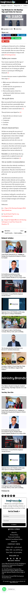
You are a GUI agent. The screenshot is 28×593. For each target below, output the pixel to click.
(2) (23, 108)
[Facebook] (3, 496)
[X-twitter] (5, 496)
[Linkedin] (11, 496)
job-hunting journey (9, 54)
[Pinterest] (8, 496)
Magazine (17, 5)
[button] (26, 2)
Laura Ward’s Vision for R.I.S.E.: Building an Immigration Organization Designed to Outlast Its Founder (14, 256)
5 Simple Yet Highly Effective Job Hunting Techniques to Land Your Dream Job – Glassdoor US (14, 222)
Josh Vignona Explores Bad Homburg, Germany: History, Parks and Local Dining (12, 330)
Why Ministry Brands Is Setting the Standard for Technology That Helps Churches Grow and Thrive (14, 387)
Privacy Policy (14, 534)
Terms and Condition (14, 537)
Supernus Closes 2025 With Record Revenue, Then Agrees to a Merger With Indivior (13, 312)
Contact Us (14, 541)
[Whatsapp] (4, 589)
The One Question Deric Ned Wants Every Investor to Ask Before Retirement (12, 349)
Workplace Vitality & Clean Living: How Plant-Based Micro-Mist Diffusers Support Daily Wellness (13, 367)
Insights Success (7, 5)
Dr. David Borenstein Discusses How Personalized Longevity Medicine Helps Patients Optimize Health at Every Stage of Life (14, 275)
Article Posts (18, 29)
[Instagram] (14, 496)
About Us (14, 532)
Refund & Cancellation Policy (14, 539)
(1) (8, 72)
